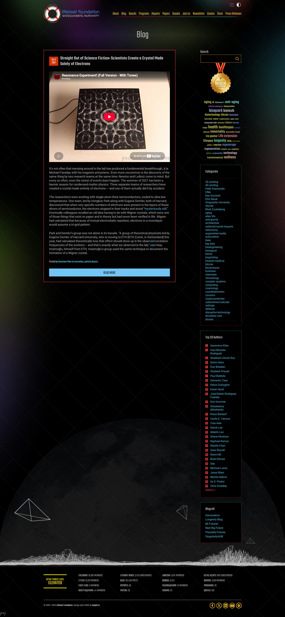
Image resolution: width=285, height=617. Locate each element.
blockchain (233, 115)
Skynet (209, 205)
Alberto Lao (217, 432)
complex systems (215, 281)
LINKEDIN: (166, 575)
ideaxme (206, 132)
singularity (235, 149)
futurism (236, 123)
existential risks (210, 123)
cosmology (211, 288)
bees (208, 240)
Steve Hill (215, 454)
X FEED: (82, 581)
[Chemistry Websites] (220, 79)
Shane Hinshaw (219, 436)
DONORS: (166, 581)
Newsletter (199, 14)
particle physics (91, 262)
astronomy (211, 230)
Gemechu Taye (219, 380)
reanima (217, 144)
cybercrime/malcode (217, 302)
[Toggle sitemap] (232, 5)
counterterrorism (214, 291)
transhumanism (215, 157)
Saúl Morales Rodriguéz (218, 351)
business (210, 271)
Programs (144, 14)
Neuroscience (236, 141)
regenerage (229, 145)
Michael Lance (218, 468)
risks (229, 149)
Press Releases (233, 14)
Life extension (227, 136)
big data (210, 243)
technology (230, 153)
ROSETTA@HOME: (86, 590)
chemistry (211, 274)
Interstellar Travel (233, 132)
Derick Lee (216, 427)
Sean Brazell (217, 450)
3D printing (211, 181)
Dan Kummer (218, 401)
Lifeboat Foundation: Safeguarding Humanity (72, 14)
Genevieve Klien (65, 262)
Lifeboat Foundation (64, 605)
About (116, 14)
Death (236, 119)
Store (220, 14)
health (213, 127)
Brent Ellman (217, 459)
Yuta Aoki (216, 423)
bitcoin (224, 115)
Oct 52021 (54, 61)
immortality (217, 132)
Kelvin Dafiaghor (220, 384)
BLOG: (122, 581)
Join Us (186, 14)
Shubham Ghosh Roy (222, 358)
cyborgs (210, 305)
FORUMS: (166, 590)
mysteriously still (155, 208)
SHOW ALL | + (210, 490)
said (153, 245)
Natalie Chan (217, 445)
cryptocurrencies (214, 298)
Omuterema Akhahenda (217, 408)
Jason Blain (217, 472)
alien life (210, 216)
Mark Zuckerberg (215, 209)
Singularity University (217, 202)
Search (237, 59)
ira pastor (212, 136)
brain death (208, 119)
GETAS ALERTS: (210, 575)
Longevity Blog (214, 519)
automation (212, 236)
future (228, 122)
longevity (220, 141)
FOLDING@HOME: (169, 585)
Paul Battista (217, 376)
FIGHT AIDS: (84, 585)
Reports (156, 14)
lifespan (208, 141)
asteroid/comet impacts (219, 226)
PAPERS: (123, 590)
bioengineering (213, 247)
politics (209, 145)
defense (210, 308)
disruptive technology (217, 312)
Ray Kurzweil (212, 195)
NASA (229, 141)
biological (211, 250)
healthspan (226, 127)
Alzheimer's (219, 102)
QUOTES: (207, 590)
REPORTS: (124, 585)
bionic (208, 253)
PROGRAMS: (209, 585)
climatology (212, 278)
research (224, 149)
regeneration (212, 149)
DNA (208, 192)
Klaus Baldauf (218, 414)
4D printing (211, 185)
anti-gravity (211, 219)
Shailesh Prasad (219, 371)
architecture (212, 223)
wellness (230, 157)
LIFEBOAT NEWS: (127, 575)
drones (209, 319)
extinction (221, 123)
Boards (132, 14)
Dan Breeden (217, 366)
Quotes (211, 14)
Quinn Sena (217, 362)
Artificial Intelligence (215, 107)
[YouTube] (232, 605)
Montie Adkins (218, 477)
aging (207, 102)
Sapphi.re (96, 605)
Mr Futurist (211, 523)
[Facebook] (212, 605)
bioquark (215, 110)
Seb (212, 463)
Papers (166, 14)
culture (232, 119)
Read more (109, 273)
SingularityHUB (214, 536)
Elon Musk (211, 199)
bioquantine (229, 106)
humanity (237, 128)
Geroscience (212, 515)
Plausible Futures (215, 532)
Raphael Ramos (219, 441)
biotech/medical (214, 260)
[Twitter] (219, 605)
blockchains (212, 267)
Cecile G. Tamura (220, 418)
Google (205, 128)
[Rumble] (238, 605)
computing (211, 285)
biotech (228, 111)
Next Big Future (214, 527)
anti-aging (232, 102)
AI (213, 102)
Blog (123, 14)
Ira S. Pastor (217, 481)
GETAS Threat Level (55, 581)
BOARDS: (207, 581)
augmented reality (215, 233)
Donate (176, 14)
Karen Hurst (217, 389)
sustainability (217, 153)
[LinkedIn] (225, 605)
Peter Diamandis (215, 188)
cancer (216, 119)
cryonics (210, 295)
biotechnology (212, 115)
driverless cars (213, 315)
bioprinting (211, 257)
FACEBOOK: (83, 575)
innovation (79, 262)
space (208, 153)
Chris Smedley (218, 486)
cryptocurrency (224, 119)
